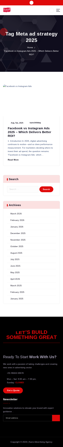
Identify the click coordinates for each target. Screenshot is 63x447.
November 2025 (18, 240)
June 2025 (15, 266)
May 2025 (15, 272)
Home (30, 47)
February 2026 (17, 220)
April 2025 (15, 279)
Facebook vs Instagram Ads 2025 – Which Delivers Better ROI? (29, 132)
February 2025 (17, 292)
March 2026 (16, 213)
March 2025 (16, 285)
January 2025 (16, 298)
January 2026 (16, 227)
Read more (13, 160)
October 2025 (16, 246)
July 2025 (14, 259)
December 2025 (18, 233)
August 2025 (16, 253)
